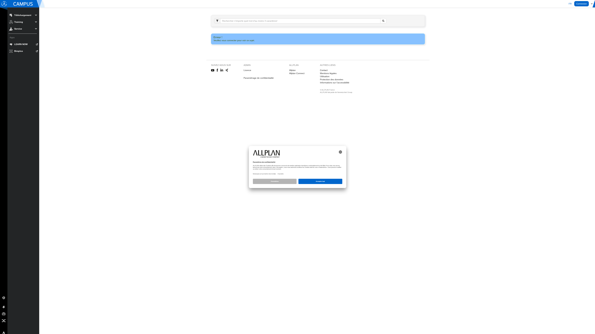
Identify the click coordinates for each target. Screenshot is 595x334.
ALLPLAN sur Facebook (217, 70)
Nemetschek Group (344, 92)
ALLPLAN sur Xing (227, 70)
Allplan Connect (296, 73)
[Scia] (4, 307)
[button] (570, 3)
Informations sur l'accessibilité (334, 82)
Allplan (292, 70)
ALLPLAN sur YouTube (212, 70)
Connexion (581, 3)
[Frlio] (4, 314)
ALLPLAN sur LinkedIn (221, 70)
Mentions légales (328, 73)
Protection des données (331, 79)
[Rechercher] (383, 21)
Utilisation (324, 76)
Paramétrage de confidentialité (259, 78)
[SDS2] (4, 297)
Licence (247, 70)
